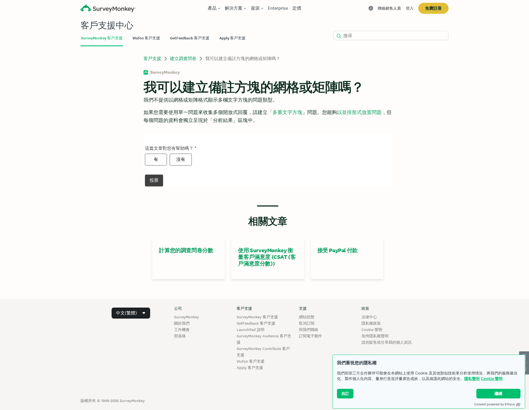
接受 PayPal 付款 (337, 250)
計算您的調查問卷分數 (186, 250)
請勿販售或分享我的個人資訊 (386, 342)
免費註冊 (433, 8)
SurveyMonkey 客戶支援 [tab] (102, 38)
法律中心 (369, 316)
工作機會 (182, 329)
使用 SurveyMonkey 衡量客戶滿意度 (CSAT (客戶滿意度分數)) (267, 257)
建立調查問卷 (183, 58)
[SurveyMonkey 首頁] (108, 9)
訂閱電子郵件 (310, 335)
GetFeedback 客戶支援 (256, 323)
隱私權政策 (371, 323)
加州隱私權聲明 (374, 335)
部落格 (180, 335)
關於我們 (182, 323)
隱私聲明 (472, 378)
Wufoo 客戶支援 (250, 361)
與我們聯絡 (308, 329)
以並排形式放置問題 (359, 112)
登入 (410, 8)
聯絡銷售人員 (389, 8)
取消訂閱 (306, 323)
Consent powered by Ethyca (494, 404)
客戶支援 (152, 58)
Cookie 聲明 (492, 378)
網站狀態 (306, 316)
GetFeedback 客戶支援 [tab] (189, 38)
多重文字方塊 (287, 112)
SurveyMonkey (186, 316)
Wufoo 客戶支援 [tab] (146, 38)
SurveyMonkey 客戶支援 (257, 316)
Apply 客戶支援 (250, 367)
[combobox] (131, 313)
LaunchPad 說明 (250, 329)
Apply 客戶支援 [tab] (232, 38)
